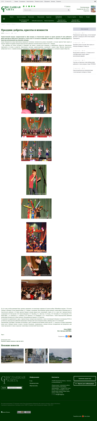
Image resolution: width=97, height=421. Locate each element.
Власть (12, 17)
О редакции (22, 1)
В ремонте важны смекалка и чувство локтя (12, 341)
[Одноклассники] (68, 336)
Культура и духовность (59, 17)
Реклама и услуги (39, 1)
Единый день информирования (62, 20)
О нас (31, 381)
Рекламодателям (34, 383)
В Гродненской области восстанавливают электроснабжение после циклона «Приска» (59, 359)
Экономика (31, 17)
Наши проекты (30, 1)
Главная (16, 1)
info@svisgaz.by (60, 394)
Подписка (58, 1)
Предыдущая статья (5, 339)
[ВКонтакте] (66, 336)
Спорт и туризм (71, 17)
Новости (8, 24)
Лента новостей (84, 29)
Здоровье (48, 17)
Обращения (47, 1)
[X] (71, 336)
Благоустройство (49, 20)
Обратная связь (34, 385)
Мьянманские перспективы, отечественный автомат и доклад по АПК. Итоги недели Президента (84, 36)
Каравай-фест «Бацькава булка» (75, 20)
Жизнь (81, 17)
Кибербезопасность (37, 20)
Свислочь (68, 6)
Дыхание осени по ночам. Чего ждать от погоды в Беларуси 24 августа (10, 360)
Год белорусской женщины (24, 20)
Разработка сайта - (77, 416)
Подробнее (86, 10)
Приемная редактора (85, 378)
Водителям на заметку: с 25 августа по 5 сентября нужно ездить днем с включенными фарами (36, 360)
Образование (40, 17)
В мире (88, 17)
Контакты (53, 1)
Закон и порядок (21, 17)
